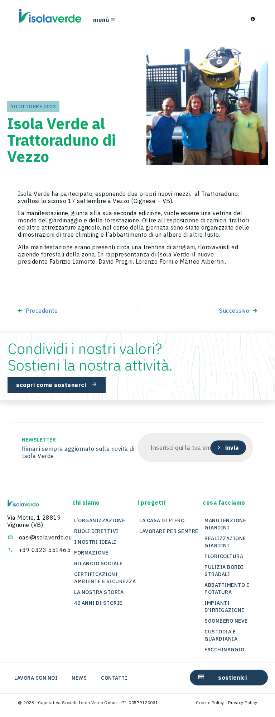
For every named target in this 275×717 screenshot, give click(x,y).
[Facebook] (253, 19)
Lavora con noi (35, 678)
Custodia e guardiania (220, 635)
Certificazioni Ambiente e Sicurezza (105, 578)
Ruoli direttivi (96, 531)
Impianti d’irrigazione (224, 606)
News (79, 678)
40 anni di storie (98, 603)
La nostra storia (99, 592)
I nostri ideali (95, 542)
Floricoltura (223, 556)
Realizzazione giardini (225, 542)
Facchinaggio (224, 649)
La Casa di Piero (161, 520)
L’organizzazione (99, 520)
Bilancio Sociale (98, 563)
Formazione (91, 552)
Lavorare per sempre (168, 531)
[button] (86, 502)
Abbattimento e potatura (226, 588)
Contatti (114, 678)
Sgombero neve (226, 621)
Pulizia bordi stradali (223, 570)
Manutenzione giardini (225, 524)
